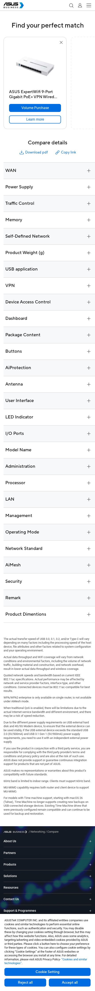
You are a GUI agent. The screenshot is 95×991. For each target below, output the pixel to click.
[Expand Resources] (90, 888)
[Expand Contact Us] (90, 899)
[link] (35, 119)
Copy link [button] (68, 152)
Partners (10, 853)
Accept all (70, 982)
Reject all (25, 982)
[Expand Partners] (90, 853)
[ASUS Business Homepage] (14, 5)
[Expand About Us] (90, 841)
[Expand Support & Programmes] (90, 911)
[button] (71, 5)
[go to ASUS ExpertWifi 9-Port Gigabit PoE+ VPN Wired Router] (35, 66)
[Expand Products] (90, 864)
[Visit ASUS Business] (16, 832)
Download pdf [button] (36, 152)
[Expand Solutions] (90, 876)
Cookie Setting (47, 972)
